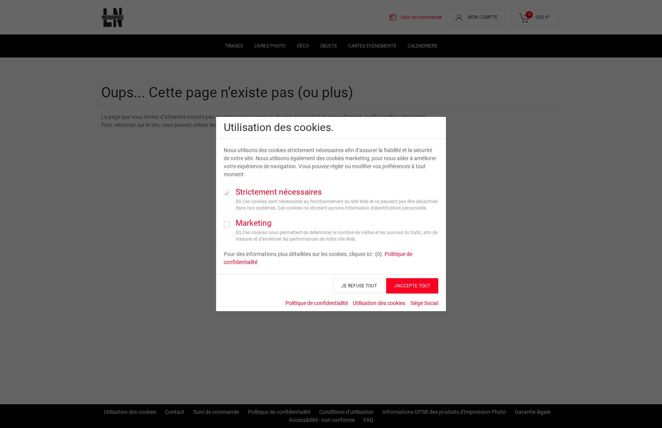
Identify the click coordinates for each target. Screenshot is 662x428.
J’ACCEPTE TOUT (412, 286)
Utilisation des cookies (379, 303)
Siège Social (424, 303)
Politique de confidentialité (316, 303)
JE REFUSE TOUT (359, 286)
